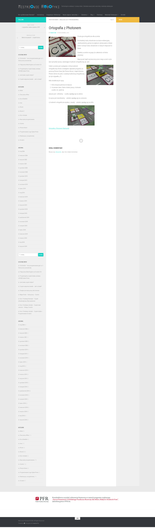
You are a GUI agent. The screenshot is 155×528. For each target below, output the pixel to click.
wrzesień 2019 (24, 184)
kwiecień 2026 (24, 155)
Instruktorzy (40, 15)
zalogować (58, 152)
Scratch (22, 140)
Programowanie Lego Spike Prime (29, 132)
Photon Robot (54, 20)
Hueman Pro (36, 523)
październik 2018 (24, 217)
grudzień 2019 (23, 176)
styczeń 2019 (23, 205)
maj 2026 (22, 151)
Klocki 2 (22, 111)
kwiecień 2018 (24, 234)
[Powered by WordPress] (24, 523)
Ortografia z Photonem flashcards (59, 128)
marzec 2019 (23, 201)
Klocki (21, 107)
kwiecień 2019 (24, 197)
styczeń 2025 (23, 159)
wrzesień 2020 (24, 172)
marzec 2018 (23, 238)
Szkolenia (84, 15)
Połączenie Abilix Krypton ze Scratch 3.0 (30, 64)
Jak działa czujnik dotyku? (27, 75)
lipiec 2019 (23, 188)
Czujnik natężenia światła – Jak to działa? (31, 79)
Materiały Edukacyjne (111, 15)
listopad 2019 (23, 180)
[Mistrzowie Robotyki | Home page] (39, 6)
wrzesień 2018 (24, 221)
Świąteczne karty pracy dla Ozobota (29, 290)
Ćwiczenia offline (24, 94)
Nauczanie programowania (27, 119)
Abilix (21, 90)
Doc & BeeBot (23, 99)
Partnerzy (99, 15)
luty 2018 (22, 242)
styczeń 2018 (23, 246)
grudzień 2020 (23, 168)
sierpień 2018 (23, 226)
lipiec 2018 (23, 230)
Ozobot (22, 123)
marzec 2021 (23, 164)
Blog (92, 15)
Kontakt (123, 15)
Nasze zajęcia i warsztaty (70, 15)
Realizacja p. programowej (69, 20)
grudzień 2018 (23, 209)
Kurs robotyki (23, 115)
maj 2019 (22, 192)
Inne (21, 103)
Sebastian (53, 32)
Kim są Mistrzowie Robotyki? (26, 15)
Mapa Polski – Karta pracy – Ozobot (29, 294)
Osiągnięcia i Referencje (53, 15)
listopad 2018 (23, 213)
